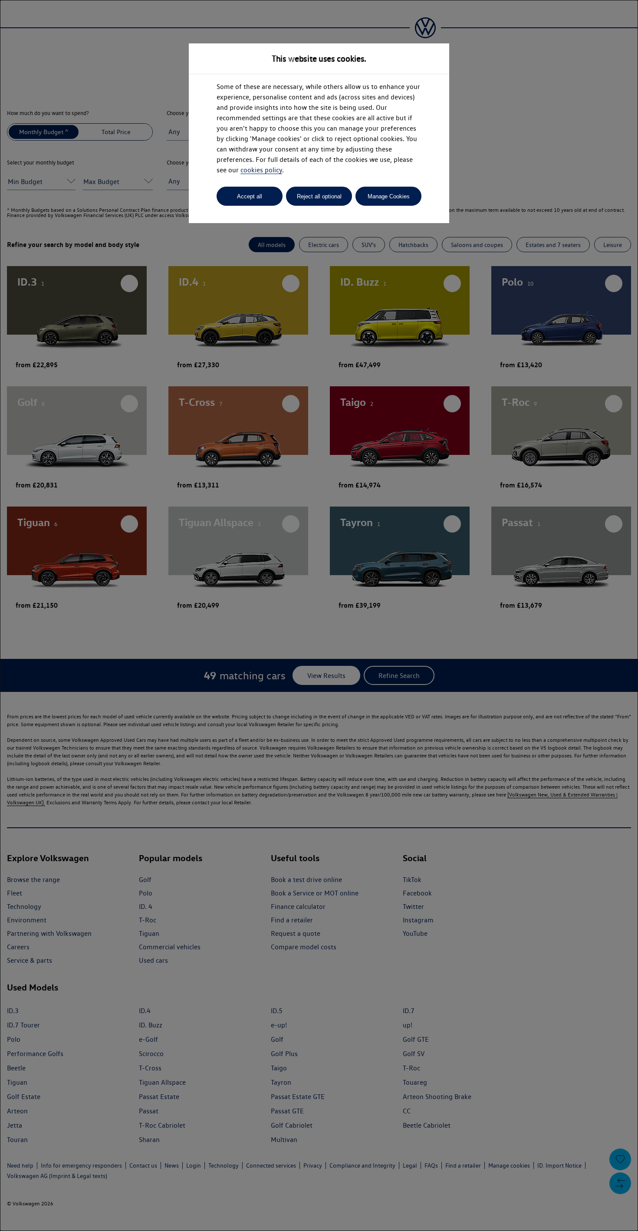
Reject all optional (319, 196)
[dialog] (319, 615)
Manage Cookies (389, 196)
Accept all (249, 196)
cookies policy (261, 170)
